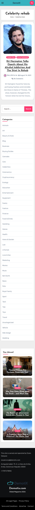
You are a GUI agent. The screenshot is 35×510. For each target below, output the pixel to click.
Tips (4, 307)
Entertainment (22, 57)
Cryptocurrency (8, 177)
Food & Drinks (7, 219)
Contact (31, 506)
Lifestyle (5, 250)
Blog (4, 141)
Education (6, 188)
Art (3, 131)
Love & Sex (6, 255)
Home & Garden (8, 239)
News (4, 281)
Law (4, 245)
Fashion (5, 208)
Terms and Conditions (9, 506)
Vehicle (5, 328)
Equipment (6, 198)
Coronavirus (6, 172)
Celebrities (11, 57)
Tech (4, 302)
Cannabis (5, 157)
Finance (5, 214)
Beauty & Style (8, 136)
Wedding (5, 338)
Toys (4, 312)
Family (4, 203)
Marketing (6, 260)
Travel (4, 317)
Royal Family (7, 291)
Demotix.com (17, 488)
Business (5, 146)
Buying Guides (7, 151)
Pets (4, 286)
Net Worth (6, 276)
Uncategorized (8, 322)
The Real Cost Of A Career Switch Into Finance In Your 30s (17, 415)
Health (4, 234)
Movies (4, 265)
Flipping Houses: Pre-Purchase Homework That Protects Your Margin (17, 372)
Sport (4, 297)
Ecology (5, 182)
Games (4, 229)
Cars (4, 162)
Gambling (6, 224)
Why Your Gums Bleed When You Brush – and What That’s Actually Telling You (17, 394)
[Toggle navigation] (2, 3)
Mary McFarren (12, 75)
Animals (5, 125)
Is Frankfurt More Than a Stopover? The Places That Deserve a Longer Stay (17, 437)
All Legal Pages (11, 501)
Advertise (22, 506)
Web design (6, 333)
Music (4, 271)
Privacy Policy (24, 501)
